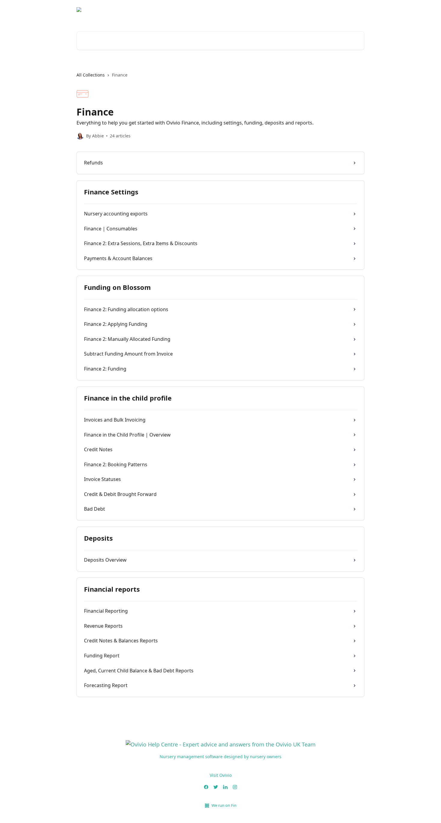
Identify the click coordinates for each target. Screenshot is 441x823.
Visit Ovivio (221, 775)
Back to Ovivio (346, 12)
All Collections (90, 75)
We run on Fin (224, 805)
